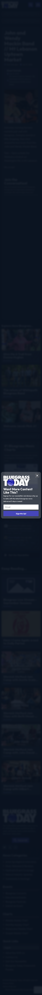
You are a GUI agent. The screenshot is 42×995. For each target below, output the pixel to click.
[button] (37, 475)
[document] (21, 497)
